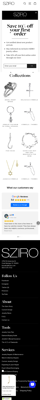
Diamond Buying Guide (9, 336)
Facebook (5, 281)
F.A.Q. (4, 317)
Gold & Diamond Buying (10, 371)
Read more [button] (8, 231)
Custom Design (7, 310)
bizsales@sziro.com (8, 266)
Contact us (5, 320)
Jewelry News (6, 313)
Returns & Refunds (28, 387)
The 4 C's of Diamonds (10, 342)
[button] (1, 223)
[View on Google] (6, 216)
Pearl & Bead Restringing (10, 368)
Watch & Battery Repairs (10, 358)
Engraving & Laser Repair (10, 365)
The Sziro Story (7, 306)
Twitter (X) (5, 287)
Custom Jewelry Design (10, 361)
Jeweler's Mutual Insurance (11, 339)
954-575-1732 (7, 268)
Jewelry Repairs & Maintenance (12, 354)
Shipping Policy (25, 391)
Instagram (5, 284)
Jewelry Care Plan (8, 332)
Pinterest (5, 291)
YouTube (5, 294)
